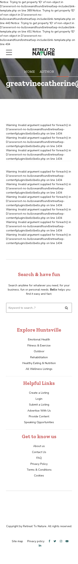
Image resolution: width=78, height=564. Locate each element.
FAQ (39, 458)
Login (39, 399)
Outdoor (39, 351)
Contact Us (39, 452)
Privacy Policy (39, 464)
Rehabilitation (39, 357)
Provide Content (39, 416)
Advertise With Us (39, 411)
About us (39, 446)
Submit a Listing (39, 405)
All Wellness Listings (39, 369)
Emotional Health (39, 339)
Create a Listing (39, 393)
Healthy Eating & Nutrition (39, 363)
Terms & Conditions (39, 470)
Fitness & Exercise (39, 345)
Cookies (39, 475)
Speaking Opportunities (39, 422)
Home (29, 71)
